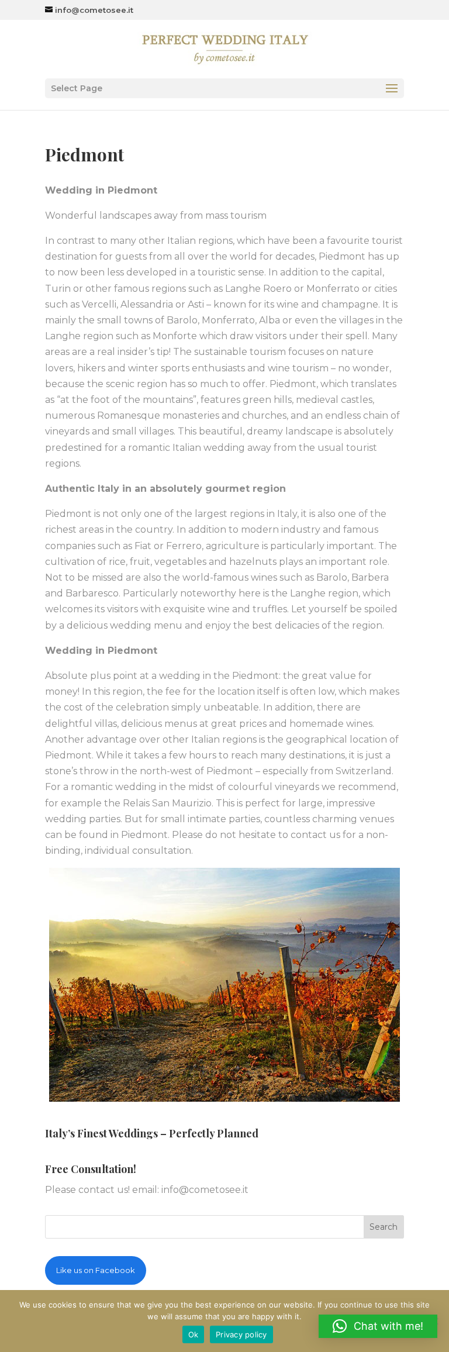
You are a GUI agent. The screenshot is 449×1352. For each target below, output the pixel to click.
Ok (193, 1334)
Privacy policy (241, 1334)
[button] (378, 1326)
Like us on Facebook (95, 1270)
